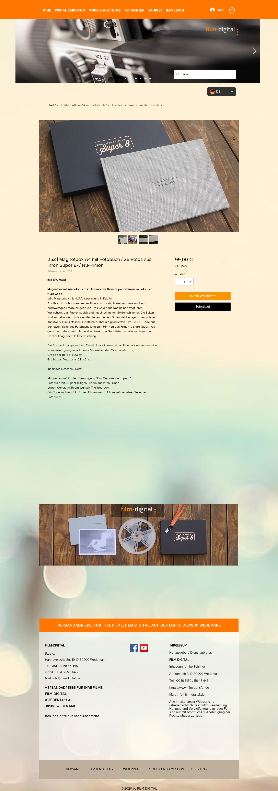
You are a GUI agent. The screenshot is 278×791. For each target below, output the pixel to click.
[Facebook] (134, 648)
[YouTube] (144, 648)
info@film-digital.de (66, 678)
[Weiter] (254, 51)
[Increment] (190, 281)
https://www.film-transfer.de (189, 687)
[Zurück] (21, 51)
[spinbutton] (184, 281)
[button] (232, 10)
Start (50, 105)
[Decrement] (178, 281)
